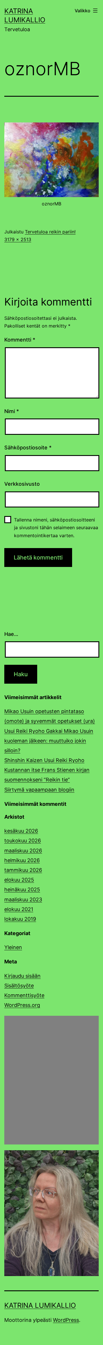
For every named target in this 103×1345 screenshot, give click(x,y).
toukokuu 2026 (22, 841)
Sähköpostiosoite (28, 448)
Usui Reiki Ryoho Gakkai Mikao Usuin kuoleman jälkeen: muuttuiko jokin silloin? (48, 740)
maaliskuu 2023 (23, 899)
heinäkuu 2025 (22, 889)
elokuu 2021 (18, 909)
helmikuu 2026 (22, 860)
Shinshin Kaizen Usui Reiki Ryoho (44, 760)
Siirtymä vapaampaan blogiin (39, 790)
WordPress (66, 1320)
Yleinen (13, 947)
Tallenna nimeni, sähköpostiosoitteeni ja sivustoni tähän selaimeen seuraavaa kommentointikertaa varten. (56, 527)
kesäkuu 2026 (21, 831)
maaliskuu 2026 (23, 851)
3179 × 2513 (17, 239)
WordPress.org (22, 1005)
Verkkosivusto (22, 484)
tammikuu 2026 (23, 870)
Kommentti (19, 340)
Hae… (11, 634)
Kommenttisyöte (24, 995)
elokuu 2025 (19, 880)
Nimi (11, 411)
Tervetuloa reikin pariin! (50, 232)
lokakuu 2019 (20, 919)
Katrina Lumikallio (40, 1305)
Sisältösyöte (19, 986)
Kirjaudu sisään (22, 976)
